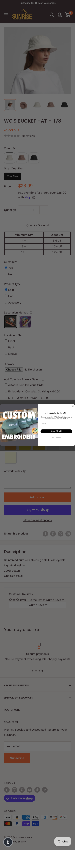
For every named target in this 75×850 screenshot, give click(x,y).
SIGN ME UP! (56, 431)
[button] (8, 842)
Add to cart (37, 497)
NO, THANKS (56, 437)
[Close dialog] (73, 406)
